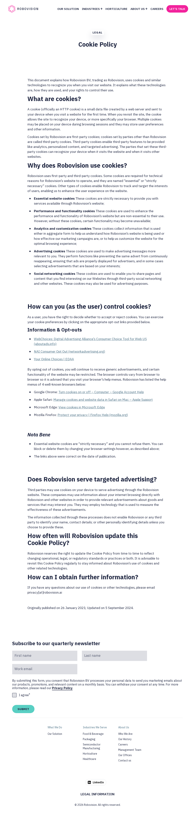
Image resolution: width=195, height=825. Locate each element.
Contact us (124, 760)
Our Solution (55, 734)
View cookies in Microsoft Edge (81, 407)
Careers (123, 744)
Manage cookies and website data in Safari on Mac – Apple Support (103, 399)
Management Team (129, 750)
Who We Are (125, 734)
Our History (125, 739)
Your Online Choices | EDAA (54, 359)
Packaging (89, 739)
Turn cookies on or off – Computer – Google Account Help (101, 392)
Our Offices (125, 755)
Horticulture (90, 753)
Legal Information (97, 794)
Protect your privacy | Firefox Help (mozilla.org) (93, 415)
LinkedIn (98, 782)
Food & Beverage (93, 734)
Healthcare (89, 759)
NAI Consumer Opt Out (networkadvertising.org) (69, 351)
